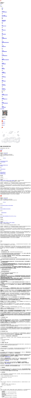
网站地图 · (13, 180)
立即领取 (2, 179)
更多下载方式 (4, 119)
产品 (1, 210)
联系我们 (12, 205)
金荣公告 (4, 205)
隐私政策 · (7, 180)
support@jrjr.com (5, 153)
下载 (1, 4)
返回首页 (1, 149)
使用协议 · (4, 180)
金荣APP (1, 172)
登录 (1, 108)
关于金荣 (1, 205)
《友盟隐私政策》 (7, 360)
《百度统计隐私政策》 (8, 356)
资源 (1, 207)
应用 (1, 214)
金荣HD (4, 172)
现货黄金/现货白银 (3, 212)
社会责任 (9, 205)
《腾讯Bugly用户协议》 (8, 363)
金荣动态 (6, 205)
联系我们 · (1, 180)
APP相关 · (10, 180)
